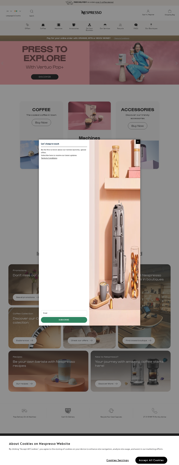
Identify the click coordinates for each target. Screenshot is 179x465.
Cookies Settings (117, 460)
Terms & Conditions (49, 158)
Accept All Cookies (151, 460)
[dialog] (89, 232)
